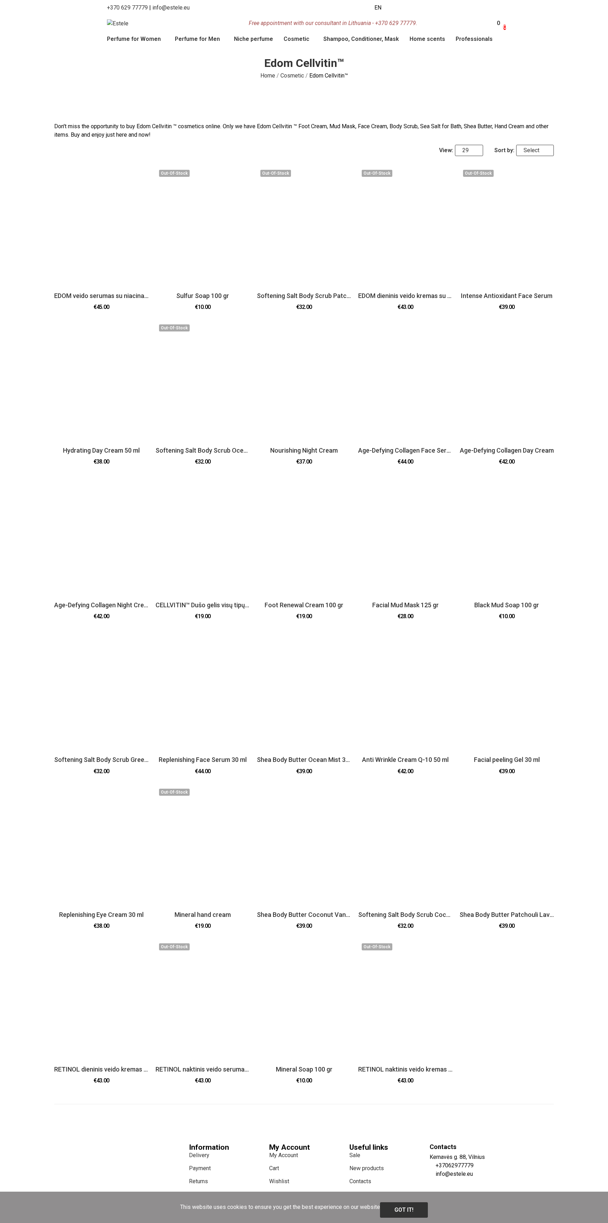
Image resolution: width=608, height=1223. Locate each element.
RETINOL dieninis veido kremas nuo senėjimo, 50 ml (101, 1069)
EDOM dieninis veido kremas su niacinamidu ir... (405, 295)
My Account (283, 1155)
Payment (200, 1168)
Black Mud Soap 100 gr (506, 605)
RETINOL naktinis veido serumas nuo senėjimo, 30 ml (203, 1069)
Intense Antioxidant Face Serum (506, 295)
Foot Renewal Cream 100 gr (304, 605)
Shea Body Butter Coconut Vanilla (304, 914)
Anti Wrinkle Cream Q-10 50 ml (405, 759)
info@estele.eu (171, 7)
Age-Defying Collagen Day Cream (507, 450)
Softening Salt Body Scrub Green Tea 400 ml (101, 759)
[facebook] (389, 8)
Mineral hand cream (203, 914)
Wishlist (279, 1181)
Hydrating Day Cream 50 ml (101, 450)
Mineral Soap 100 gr (304, 1069)
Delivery (199, 1155)
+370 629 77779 (127, 7)
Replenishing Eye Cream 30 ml (101, 914)
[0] (495, 23)
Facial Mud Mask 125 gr (405, 605)
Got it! (403, 1209)
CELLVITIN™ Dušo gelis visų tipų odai (203, 605)
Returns (198, 1181)
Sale (354, 1155)
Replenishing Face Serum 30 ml (203, 759)
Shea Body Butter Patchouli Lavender (507, 914)
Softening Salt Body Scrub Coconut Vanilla (405, 914)
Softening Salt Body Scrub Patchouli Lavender (304, 295)
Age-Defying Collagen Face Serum (405, 450)
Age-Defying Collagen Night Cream (101, 605)
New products (366, 1168)
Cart (274, 1168)
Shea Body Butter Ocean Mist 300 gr (304, 759)
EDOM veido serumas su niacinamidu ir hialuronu (101, 295)
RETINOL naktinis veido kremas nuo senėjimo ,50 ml (405, 1069)
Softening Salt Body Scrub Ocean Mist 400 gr (203, 450)
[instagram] (397, 8)
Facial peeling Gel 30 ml (507, 759)
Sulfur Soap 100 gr (202, 295)
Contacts (360, 1181)
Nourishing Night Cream (304, 450)
